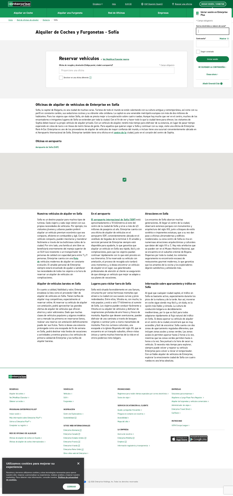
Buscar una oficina (183, 4)
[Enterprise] (19, 4)
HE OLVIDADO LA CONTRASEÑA (211, 67)
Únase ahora (211, 74)
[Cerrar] (78, 463)
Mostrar (223, 38)
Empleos (99, 4)
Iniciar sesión (212, 59)
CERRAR (71, 487)
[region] (43, 476)
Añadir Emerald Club (211, 83)
